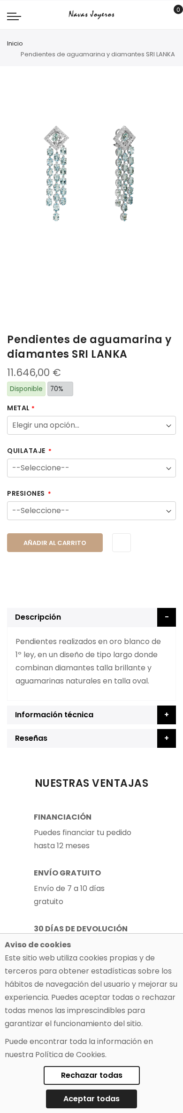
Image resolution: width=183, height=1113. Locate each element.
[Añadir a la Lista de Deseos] (121, 542)
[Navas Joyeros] (91, 15)
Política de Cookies (70, 1054)
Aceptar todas (91, 1098)
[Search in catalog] (156, 15)
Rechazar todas (91, 1075)
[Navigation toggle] (14, 16)
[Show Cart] (171, 15)
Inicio (15, 43)
